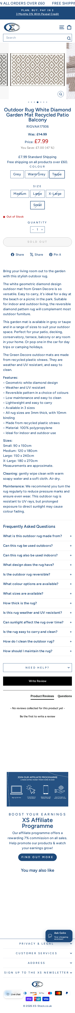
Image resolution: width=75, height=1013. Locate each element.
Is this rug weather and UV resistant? (32, 613)
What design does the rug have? (28, 565)
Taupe (57, 174)
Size (37, 186)
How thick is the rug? (20, 603)
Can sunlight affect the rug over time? (33, 622)
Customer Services (36, 953)
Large (37, 194)
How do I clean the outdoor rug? (28, 641)
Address (37, 963)
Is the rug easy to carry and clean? (30, 632)
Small (37, 205)
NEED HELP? (37, 667)
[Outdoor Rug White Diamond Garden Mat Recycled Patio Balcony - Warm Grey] (16, 926)
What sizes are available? (23, 594)
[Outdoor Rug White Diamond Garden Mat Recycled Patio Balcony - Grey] (12, 926)
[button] (37, 716)
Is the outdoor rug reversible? (26, 574)
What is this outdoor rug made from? (32, 536)
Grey (17, 174)
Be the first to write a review (37, 716)
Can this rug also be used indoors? (30, 555)
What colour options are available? (30, 584)
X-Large (55, 194)
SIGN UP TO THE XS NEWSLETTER (36, 972)
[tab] (42, 697)
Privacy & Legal (36, 943)
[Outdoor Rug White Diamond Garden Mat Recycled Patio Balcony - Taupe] (20, 926)
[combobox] (37, 38)
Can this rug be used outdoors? (28, 546)
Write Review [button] (37, 681)
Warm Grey (36, 174)
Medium (19, 194)
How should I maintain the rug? (27, 651)
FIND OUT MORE (37, 857)
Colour (38, 166)
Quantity (37, 222)
